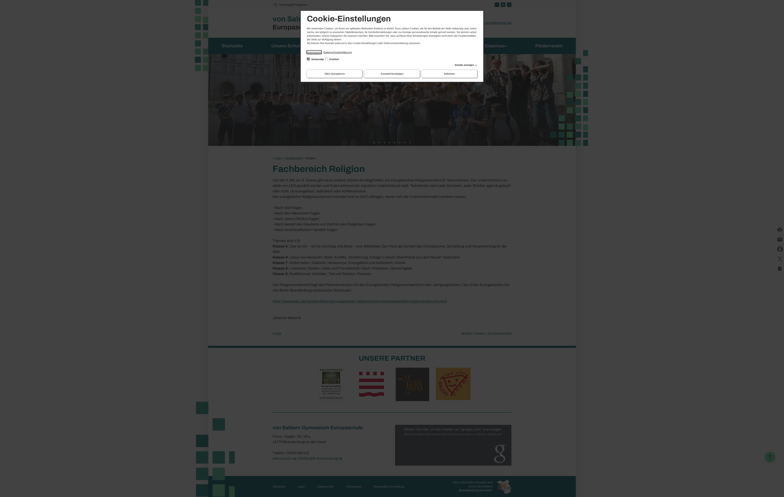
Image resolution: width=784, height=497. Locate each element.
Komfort (334, 59)
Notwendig (317, 59)
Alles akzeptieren (334, 73)
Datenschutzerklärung (337, 52)
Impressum (314, 52)
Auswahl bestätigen (392, 73)
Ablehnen (449, 73)
